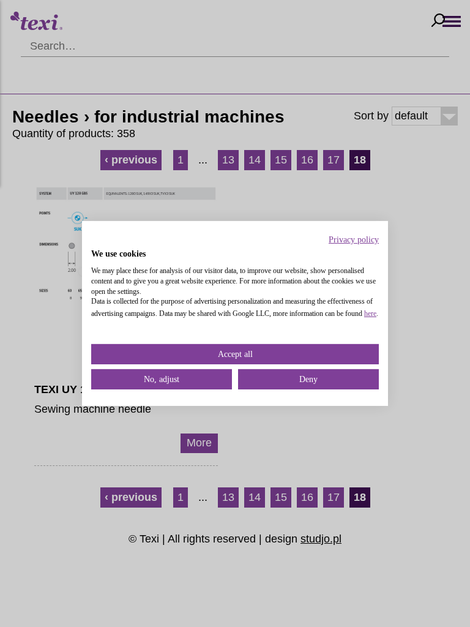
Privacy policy (354, 239)
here (370, 313)
